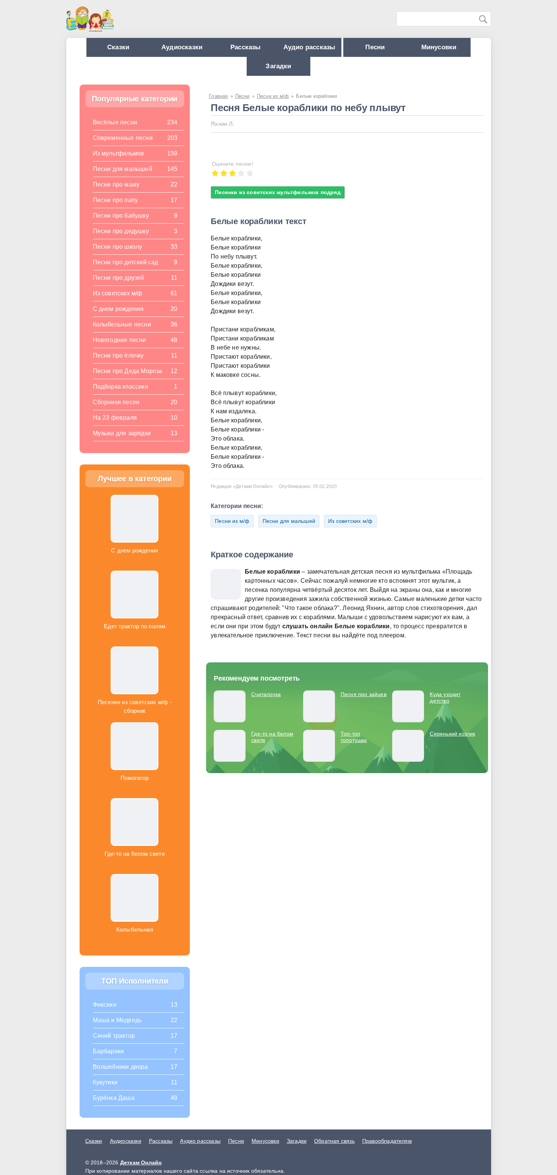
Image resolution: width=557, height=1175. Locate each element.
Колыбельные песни (122, 332)
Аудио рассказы (349, 49)
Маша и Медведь (117, 1027)
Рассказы (277, 49)
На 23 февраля (115, 425)
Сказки (135, 49)
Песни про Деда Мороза (128, 378)
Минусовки (243, 71)
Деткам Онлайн (141, 1170)
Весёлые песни (115, 130)
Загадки (314, 71)
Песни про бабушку (121, 223)
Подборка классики (120, 394)
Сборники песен (116, 409)
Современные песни (123, 145)
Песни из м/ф (232, 529)
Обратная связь (334, 1148)
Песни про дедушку (121, 238)
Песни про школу (117, 254)
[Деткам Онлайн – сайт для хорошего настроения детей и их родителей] (90, 19)
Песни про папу (115, 207)
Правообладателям (387, 1148)
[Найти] (483, 19)
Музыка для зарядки (122, 441)
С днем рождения (118, 316)
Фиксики (104, 1012)
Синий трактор (114, 1043)
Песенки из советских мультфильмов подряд (278, 200)
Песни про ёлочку (118, 363)
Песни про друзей (118, 285)
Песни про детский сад (125, 270)
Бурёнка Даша (114, 1105)
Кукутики (105, 1090)
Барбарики (108, 1059)
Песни (422, 49)
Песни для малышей (289, 529)
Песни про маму (116, 192)
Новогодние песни (119, 347)
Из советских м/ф (350, 529)
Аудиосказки (206, 49)
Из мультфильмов (118, 161)
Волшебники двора (120, 1074)
